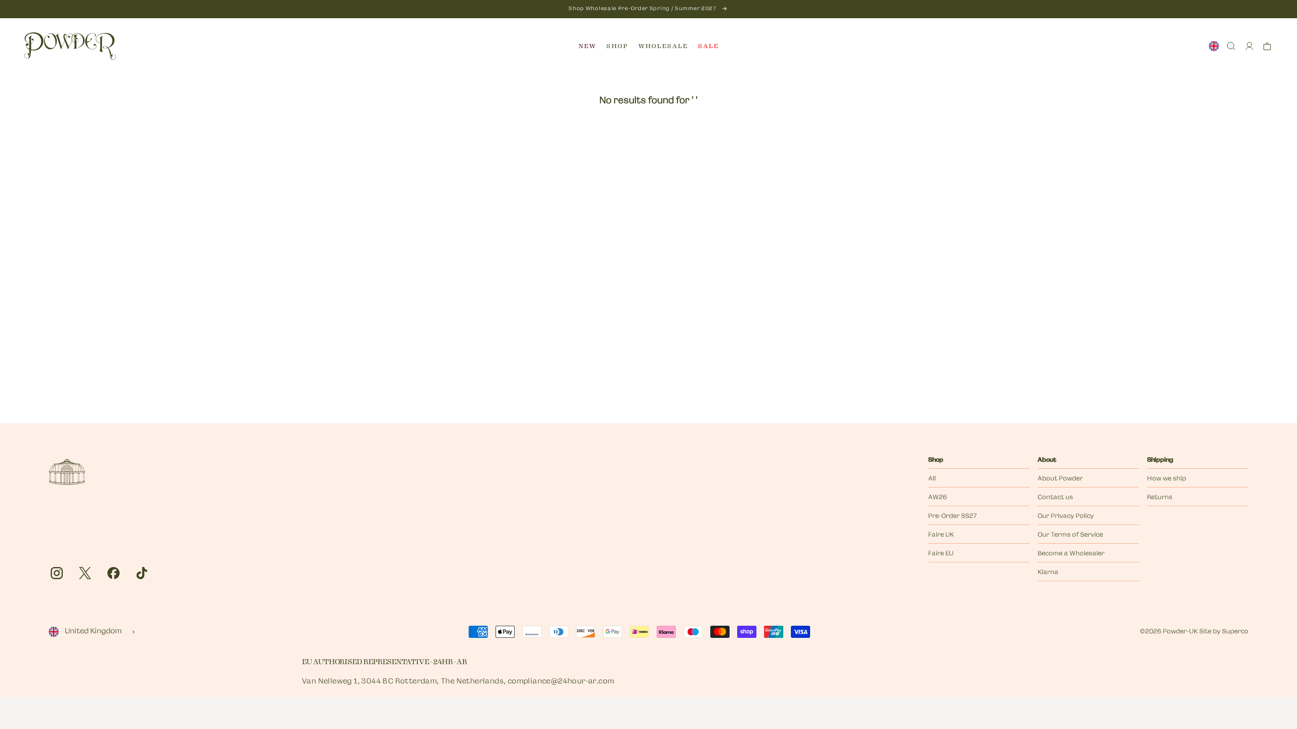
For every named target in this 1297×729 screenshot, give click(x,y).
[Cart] (1267, 46)
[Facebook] (113, 573)
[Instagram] (57, 573)
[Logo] (70, 46)
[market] (1214, 46)
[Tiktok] (141, 573)
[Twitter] (85, 573)
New (587, 46)
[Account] (1249, 46)
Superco (1235, 632)
